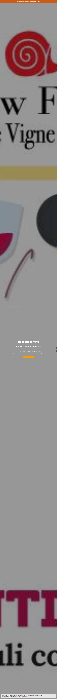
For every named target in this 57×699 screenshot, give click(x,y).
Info (28, 357)
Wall (56, 349)
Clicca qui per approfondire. (23, 696)
